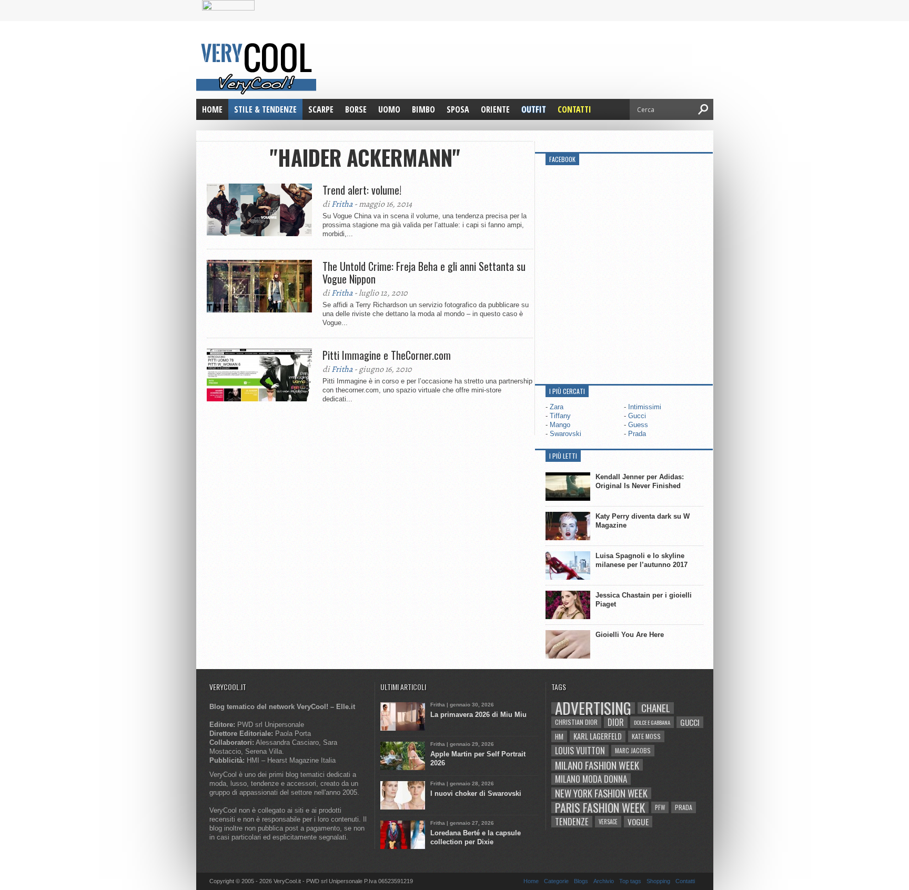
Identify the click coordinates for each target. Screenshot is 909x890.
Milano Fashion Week (597, 765)
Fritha (341, 204)
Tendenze (572, 821)
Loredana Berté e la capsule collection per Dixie (475, 837)
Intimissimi (644, 407)
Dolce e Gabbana (652, 722)
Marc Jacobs (633, 750)
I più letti (563, 455)
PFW (660, 807)
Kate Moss (646, 736)
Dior (616, 722)
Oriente (495, 109)
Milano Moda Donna (591, 779)
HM (559, 736)
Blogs (581, 881)
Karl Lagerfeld (597, 736)
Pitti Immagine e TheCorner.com (386, 355)
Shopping (658, 881)
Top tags (630, 881)
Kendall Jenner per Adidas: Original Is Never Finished (639, 481)
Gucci (637, 416)
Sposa (458, 109)
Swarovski (565, 434)
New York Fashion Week (601, 793)
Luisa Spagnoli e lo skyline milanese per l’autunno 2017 (641, 560)
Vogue (638, 821)
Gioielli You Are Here (629, 635)
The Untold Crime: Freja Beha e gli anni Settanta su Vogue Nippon (424, 272)
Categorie (556, 881)
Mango (560, 425)
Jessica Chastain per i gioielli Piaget (643, 599)
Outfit (533, 109)
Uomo (389, 109)
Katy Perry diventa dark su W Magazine (642, 520)
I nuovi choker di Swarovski (475, 793)
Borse (356, 109)
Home (212, 109)
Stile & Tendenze (265, 109)
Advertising (593, 708)
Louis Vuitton (580, 750)
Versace (608, 821)
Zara (556, 407)
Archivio (603, 881)
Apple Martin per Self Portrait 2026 (478, 758)
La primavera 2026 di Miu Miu (478, 715)
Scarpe (321, 109)
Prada (637, 434)
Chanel (655, 708)
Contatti (574, 109)
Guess (638, 425)
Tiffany (560, 416)
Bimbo (423, 109)
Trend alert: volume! (361, 190)
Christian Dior (576, 722)
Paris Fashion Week (600, 807)
